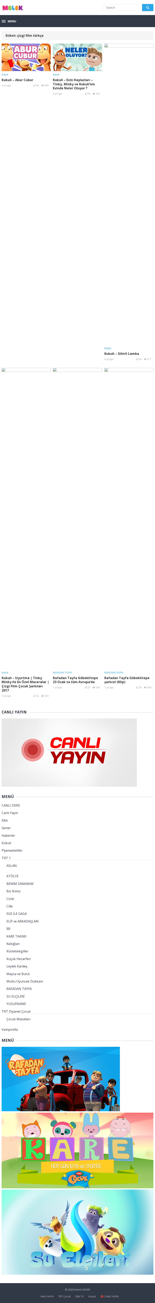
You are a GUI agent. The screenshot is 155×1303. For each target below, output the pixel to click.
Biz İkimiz (13, 891)
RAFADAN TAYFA (62, 672)
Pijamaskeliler (12, 850)
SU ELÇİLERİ (15, 996)
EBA (5, 820)
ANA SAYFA (47, 1296)
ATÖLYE (12, 876)
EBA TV (79, 1296)
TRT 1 (6, 858)
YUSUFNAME (16, 1004)
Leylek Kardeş (16, 966)
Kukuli (5, 74)
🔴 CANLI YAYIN (110, 1296)
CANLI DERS (11, 805)
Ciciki (10, 899)
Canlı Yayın (10, 813)
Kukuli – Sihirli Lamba (121, 353)
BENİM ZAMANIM (20, 884)
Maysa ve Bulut (18, 974)
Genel (6, 828)
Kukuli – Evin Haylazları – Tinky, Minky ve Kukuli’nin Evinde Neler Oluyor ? (74, 84)
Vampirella (10, 1029)
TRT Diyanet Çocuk (16, 1011)
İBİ (8, 928)
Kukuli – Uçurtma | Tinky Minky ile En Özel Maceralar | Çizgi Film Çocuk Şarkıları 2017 (25, 684)
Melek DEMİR (82, 1289)
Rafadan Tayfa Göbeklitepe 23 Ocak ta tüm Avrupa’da (75, 680)
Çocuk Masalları (18, 1019)
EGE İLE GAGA (16, 913)
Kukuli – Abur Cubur (17, 80)
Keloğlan (13, 944)
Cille (9, 906)
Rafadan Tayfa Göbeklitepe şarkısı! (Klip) (127, 680)
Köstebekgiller (17, 951)
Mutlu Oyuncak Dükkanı (24, 981)
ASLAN (11, 865)
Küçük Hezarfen (18, 959)
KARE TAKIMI (16, 936)
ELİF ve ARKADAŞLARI (22, 921)
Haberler (8, 835)
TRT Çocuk (64, 1296)
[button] (9, 21)
